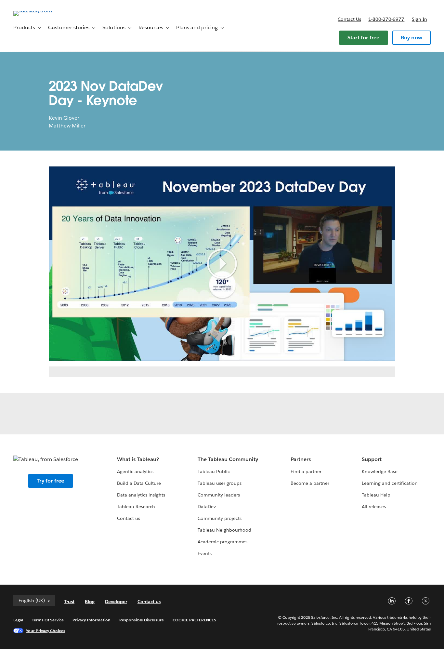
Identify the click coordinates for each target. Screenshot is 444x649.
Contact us (349, 19)
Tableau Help (376, 495)
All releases (374, 507)
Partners (301, 459)
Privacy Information (91, 620)
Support (372, 459)
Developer (116, 601)
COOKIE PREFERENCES (194, 620)
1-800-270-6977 (386, 19)
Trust (69, 601)
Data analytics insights (141, 495)
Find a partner (306, 471)
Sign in (419, 19)
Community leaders (219, 495)
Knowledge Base (380, 471)
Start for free (363, 37)
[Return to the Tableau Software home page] (37, 10)
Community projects (220, 518)
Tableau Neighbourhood (224, 530)
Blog (90, 601)
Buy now (411, 37)
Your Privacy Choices (45, 630)
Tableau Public (214, 471)
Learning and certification (390, 483)
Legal (18, 620)
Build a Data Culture (139, 483)
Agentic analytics (135, 471)
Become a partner (310, 483)
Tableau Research (136, 507)
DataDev (207, 507)
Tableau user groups (220, 483)
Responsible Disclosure (141, 620)
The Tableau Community (228, 459)
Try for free (50, 480)
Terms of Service (47, 620)
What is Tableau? (138, 459)
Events (205, 553)
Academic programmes (222, 542)
